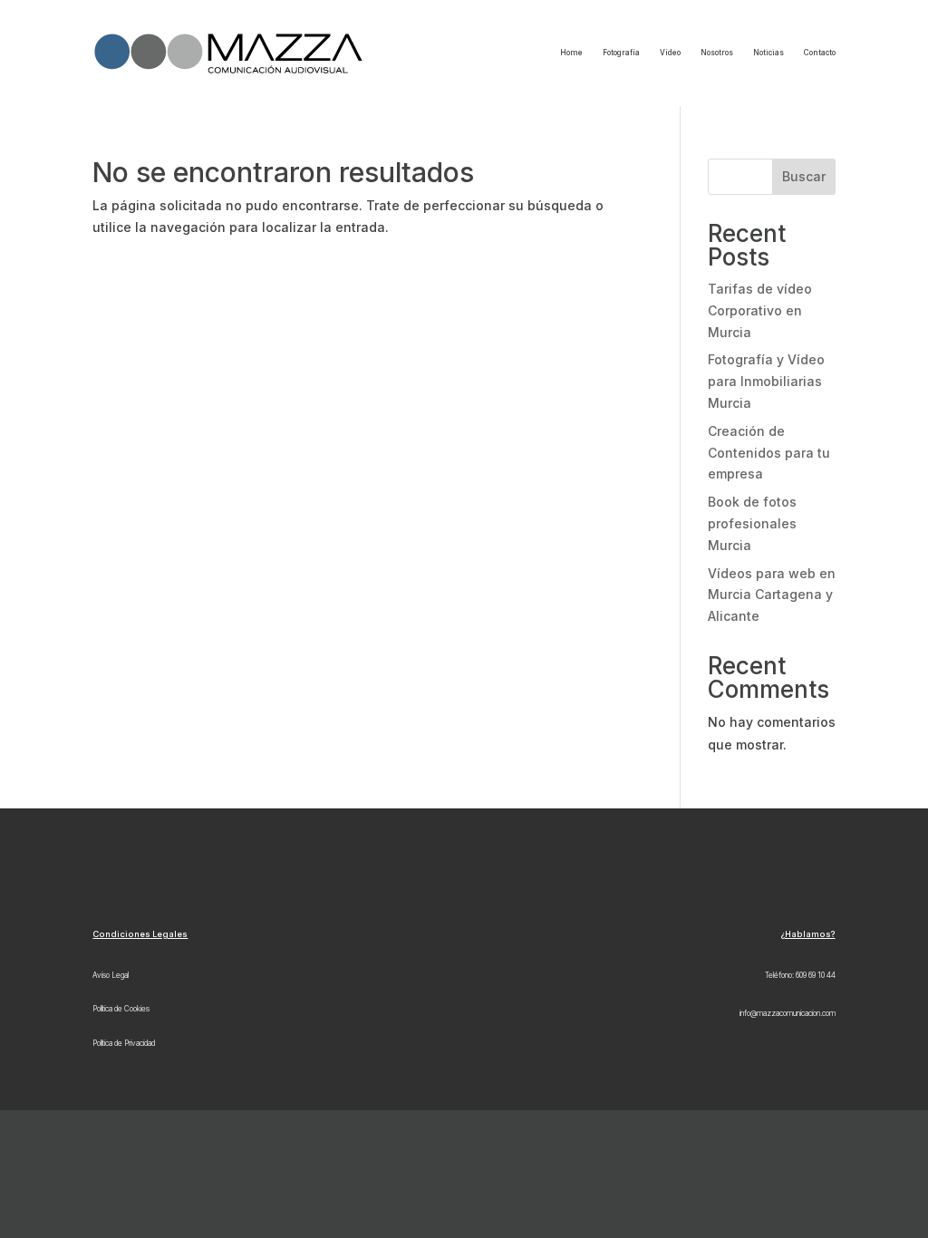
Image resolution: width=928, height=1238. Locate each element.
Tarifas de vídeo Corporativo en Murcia (760, 310)
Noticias (768, 52)
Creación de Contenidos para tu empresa (769, 452)
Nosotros (717, 52)
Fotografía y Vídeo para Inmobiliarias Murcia (766, 381)
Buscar (804, 176)
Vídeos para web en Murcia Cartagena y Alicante (772, 595)
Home (571, 52)
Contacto (820, 52)
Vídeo (670, 52)
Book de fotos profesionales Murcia (752, 523)
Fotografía (621, 52)
